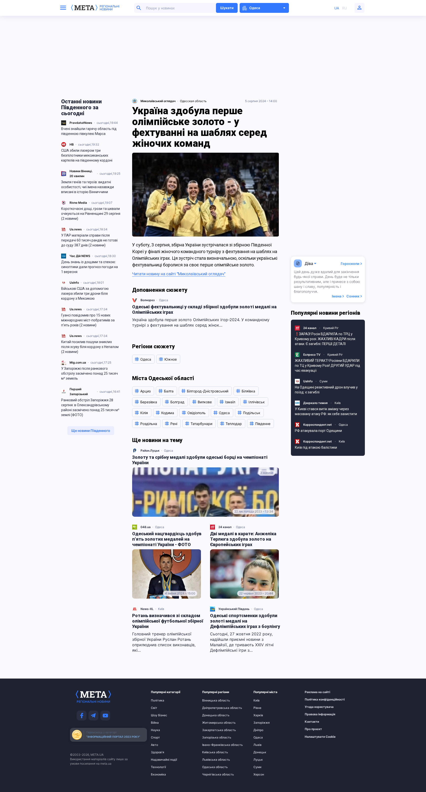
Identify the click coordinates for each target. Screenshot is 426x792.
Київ (161, 609)
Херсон (258, 774)
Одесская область (193, 101)
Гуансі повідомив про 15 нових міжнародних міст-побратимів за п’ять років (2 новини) (88, 320)
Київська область (211, 752)
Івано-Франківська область (211, 745)
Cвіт (154, 708)
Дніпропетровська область (211, 708)
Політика (157, 700)
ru (344, 8)
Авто (154, 745)
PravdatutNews (81, 123)
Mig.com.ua (78, 362)
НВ (72, 144)
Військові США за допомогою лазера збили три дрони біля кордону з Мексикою (85, 293)
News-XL (147, 609)
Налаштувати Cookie (320, 736)
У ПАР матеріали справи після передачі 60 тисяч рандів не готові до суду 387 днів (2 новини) (89, 240)
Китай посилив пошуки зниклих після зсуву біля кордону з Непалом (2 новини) (90, 347)
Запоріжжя (261, 722)
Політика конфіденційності (314, 699)
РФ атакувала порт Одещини (318, 431)
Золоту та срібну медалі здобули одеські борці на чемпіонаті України (199, 460)
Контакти (312, 721)
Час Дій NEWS (80, 256)
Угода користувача (314, 707)
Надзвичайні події (160, 759)
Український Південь (233, 609)
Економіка (158, 774)
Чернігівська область (211, 774)
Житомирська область (211, 722)
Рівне (257, 708)
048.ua (146, 527)
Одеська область (211, 767)
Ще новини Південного (90, 430)
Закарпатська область (211, 730)
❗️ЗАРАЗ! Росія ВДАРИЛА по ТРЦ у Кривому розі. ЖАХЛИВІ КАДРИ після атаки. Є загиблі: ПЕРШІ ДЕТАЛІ (325, 339)
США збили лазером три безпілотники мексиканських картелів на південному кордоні (86, 155)
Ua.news (76, 229)
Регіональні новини (109, 8)
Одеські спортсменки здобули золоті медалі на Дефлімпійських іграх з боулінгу (245, 621)
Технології (158, 767)
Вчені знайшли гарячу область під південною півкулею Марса (89, 131)
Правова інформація (314, 714)
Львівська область (211, 759)
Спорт (155, 737)
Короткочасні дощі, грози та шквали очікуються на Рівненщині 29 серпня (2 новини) (90, 214)
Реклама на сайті (314, 692)
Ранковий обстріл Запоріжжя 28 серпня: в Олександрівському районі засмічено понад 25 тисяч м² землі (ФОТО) (90, 407)
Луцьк (258, 759)
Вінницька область (211, 700)
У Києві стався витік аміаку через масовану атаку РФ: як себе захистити (326, 411)
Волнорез (148, 300)
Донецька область (211, 715)
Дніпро (258, 730)
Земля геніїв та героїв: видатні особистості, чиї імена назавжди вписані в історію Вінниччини (87, 187)
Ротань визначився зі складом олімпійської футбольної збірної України (167, 621)
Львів (257, 745)
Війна (155, 722)
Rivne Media (78, 202)
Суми (323, 381)
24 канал (224, 527)
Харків (258, 715)
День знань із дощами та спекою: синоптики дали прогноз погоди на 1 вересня (89, 267)
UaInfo (74, 282)
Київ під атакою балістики (316, 447)
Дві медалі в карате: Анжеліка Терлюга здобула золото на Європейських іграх (243, 539)
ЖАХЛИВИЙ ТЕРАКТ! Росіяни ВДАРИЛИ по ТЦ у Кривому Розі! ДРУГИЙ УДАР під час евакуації (327, 365)
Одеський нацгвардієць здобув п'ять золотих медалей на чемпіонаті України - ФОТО (166, 539)
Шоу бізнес (159, 715)
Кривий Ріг (331, 328)
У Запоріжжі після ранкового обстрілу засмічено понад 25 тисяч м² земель (89, 373)
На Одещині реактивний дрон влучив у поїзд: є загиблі (326, 389)
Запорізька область (211, 737)
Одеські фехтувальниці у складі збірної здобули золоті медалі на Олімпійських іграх (204, 309)
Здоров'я (157, 752)
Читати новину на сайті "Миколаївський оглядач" (178, 273)
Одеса (163, 300)
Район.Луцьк (150, 450)
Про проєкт (313, 729)
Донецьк (259, 752)
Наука (155, 730)
